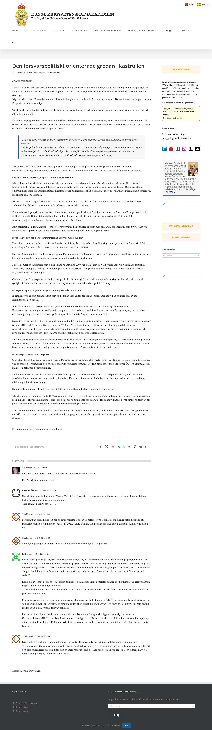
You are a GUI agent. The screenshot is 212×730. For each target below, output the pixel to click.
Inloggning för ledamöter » (176, 138)
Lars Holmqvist (20, 72)
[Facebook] (178, 149)
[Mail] (197, 149)
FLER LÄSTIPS (181, 237)
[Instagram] (184, 149)
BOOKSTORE (181, 69)
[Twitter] (191, 149)
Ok (126, 725)
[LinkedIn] (164, 149)
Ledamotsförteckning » (174, 134)
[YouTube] (171, 149)
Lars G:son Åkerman (30, 490)
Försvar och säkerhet (53, 72)
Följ (116, 715)
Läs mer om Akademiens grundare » (178, 102)
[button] (13, 43)
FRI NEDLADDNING (181, 226)
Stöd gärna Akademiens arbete (174, 108)
